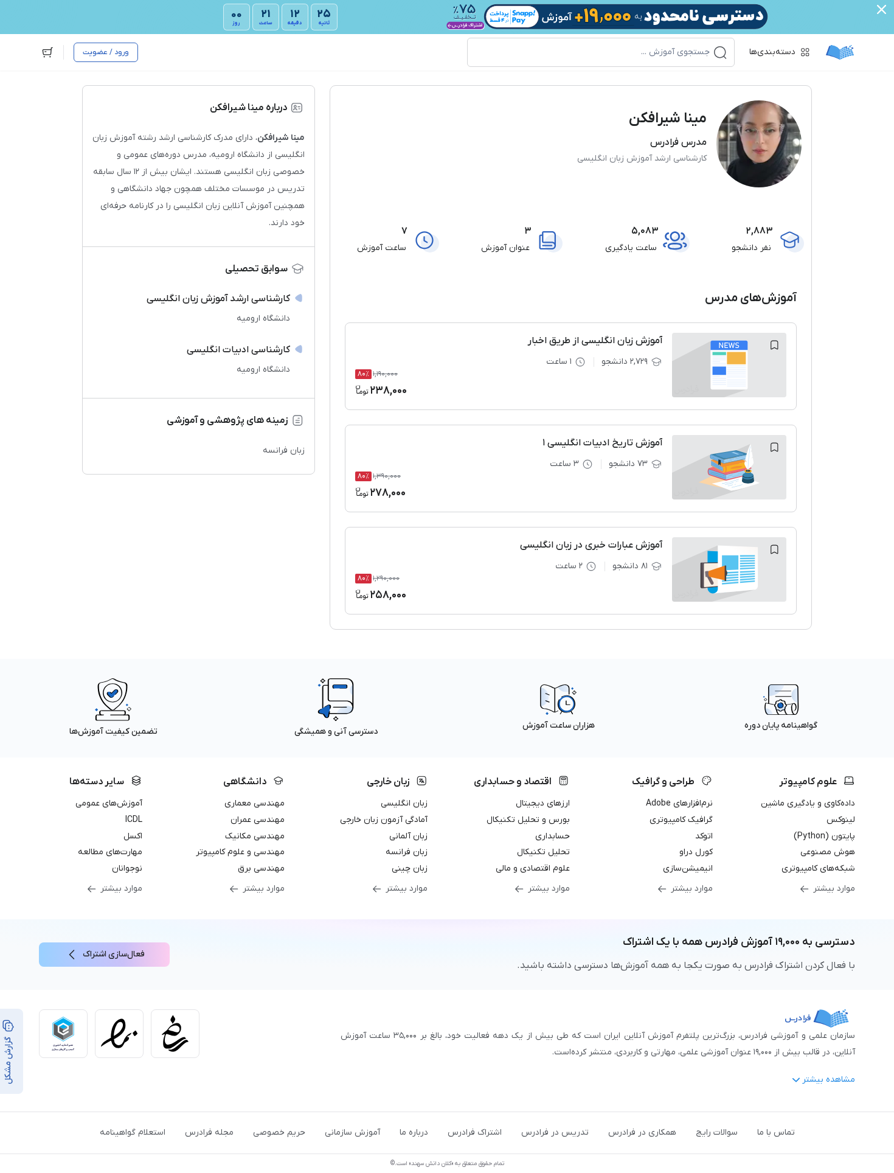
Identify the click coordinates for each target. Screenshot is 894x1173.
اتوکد (704, 836)
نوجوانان (127, 868)
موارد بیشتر (834, 888)
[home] (840, 52)
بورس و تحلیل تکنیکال (528, 820)
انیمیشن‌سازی (688, 868)
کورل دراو (696, 852)
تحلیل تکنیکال (543, 852)
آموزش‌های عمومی (108, 803)
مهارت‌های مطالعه (110, 852)
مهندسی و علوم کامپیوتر (240, 852)
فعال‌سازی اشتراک (114, 954)
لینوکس (840, 820)
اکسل (132, 836)
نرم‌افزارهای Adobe (679, 803)
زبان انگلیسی (404, 803)
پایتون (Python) (824, 836)
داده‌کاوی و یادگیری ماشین (808, 803)
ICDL (133, 820)
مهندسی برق (261, 868)
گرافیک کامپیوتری (681, 820)
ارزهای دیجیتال (543, 803)
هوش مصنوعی (827, 852)
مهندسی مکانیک (255, 836)
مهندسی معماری (254, 803)
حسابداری (552, 836)
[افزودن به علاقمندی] (774, 345)
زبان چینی (410, 868)
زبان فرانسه (407, 852)
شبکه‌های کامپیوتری (818, 868)
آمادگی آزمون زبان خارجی (384, 820)
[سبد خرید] (47, 52)
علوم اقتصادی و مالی (533, 868)
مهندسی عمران (257, 820)
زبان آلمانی (408, 836)
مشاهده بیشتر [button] (828, 1079)
